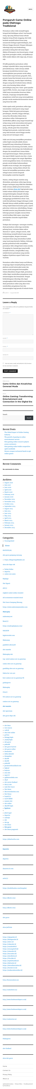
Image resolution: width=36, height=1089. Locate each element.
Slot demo (7, 789)
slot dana (7, 725)
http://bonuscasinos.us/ (11, 980)
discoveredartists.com (11, 791)
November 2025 (9, 501)
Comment (6, 313)
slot (5, 820)
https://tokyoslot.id (9, 944)
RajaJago (6, 579)
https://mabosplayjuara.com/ (12, 626)
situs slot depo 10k (9, 564)
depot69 (7, 571)
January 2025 (8, 525)
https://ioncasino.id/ (10, 953)
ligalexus (7, 808)
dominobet (8, 751)
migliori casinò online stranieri (13, 593)
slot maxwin (7, 649)
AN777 (5, 588)
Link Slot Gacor (9, 787)
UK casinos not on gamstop (12, 697)
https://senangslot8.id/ (10, 949)
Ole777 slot (8, 784)
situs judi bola (7, 927)
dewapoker (8, 756)
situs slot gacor (8, 1058)
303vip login (8, 739)
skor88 (6, 758)
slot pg (6, 822)
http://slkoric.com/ (9, 898)
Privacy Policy (7, 1074)
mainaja (7, 817)
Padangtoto (7, 1038)
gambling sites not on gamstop (13, 668)
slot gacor (7, 742)
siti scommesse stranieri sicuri (13, 597)
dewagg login (8, 737)
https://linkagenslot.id (10, 939)
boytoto (7, 770)
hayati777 (7, 796)
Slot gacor (7, 827)
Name (5, 338)
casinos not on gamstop (11, 701)
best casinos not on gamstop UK (13, 678)
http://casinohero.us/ (10, 990)
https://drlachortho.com (11, 839)
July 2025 (7, 511)
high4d (6, 768)
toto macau (8, 728)
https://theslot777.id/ (10, 968)
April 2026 (7, 490)
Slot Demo (7, 794)
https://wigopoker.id (10, 937)
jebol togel (7, 813)
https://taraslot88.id (9, 946)
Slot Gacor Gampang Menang (12, 602)
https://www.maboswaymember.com (15, 607)
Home (7, 546)
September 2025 (9, 506)
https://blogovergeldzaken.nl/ (14, 560)
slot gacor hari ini (10, 747)
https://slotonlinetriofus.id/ (12, 965)
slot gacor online (10, 749)
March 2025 (8, 520)
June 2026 (7, 487)
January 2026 (8, 497)
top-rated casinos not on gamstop (14, 659)
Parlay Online (8, 569)
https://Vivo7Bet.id (9, 958)
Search (5, 414)
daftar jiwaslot (9, 754)
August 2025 (8, 508)
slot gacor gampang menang (12, 555)
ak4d (6, 780)
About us (6, 1078)
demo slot (17, 189)
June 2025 (7, 513)
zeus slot (7, 773)
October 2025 (8, 504)
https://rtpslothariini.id (11, 961)
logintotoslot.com (9, 635)
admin (7, 292)
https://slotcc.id (8, 942)
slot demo (7, 825)
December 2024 (9, 527)
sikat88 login (8, 806)
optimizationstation (8, 1084)
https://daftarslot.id (9, 963)
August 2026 (8, 483)
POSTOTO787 (7, 550)
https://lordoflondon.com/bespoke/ (15, 888)
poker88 (7, 744)
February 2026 (9, 494)
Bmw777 (5, 621)
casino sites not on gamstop (12, 664)
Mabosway (6, 640)
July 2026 (7, 485)
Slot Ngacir (6, 583)
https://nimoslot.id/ (9, 951)
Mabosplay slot (8, 654)
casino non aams (10, 574)
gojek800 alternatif (9, 645)
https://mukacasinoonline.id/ (13, 970)
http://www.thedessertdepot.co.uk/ (14, 999)
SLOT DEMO (8, 799)
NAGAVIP (6, 630)
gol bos (6, 735)
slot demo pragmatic (11, 829)
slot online (8, 803)
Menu (30, 9)
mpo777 (7, 775)
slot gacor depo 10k (9, 716)
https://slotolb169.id (10, 956)
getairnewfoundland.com (12, 765)
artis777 (5, 878)
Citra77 (5, 692)
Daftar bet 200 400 (9, 673)
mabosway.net (7, 616)
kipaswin (6, 849)
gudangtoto (7, 682)
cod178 (6, 730)
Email (5, 346)
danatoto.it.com (8, 868)
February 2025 (9, 523)
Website (5, 354)
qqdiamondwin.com (11, 777)
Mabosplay (6, 612)
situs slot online (9, 732)
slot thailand (7, 1048)
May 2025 (7, 516)
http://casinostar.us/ (10, 1019)
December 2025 (9, 499)
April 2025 (7, 518)
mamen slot (8, 801)
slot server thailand (10, 782)
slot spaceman (7, 711)
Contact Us (6, 1070)
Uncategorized (9, 541)
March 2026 (8, 492)
